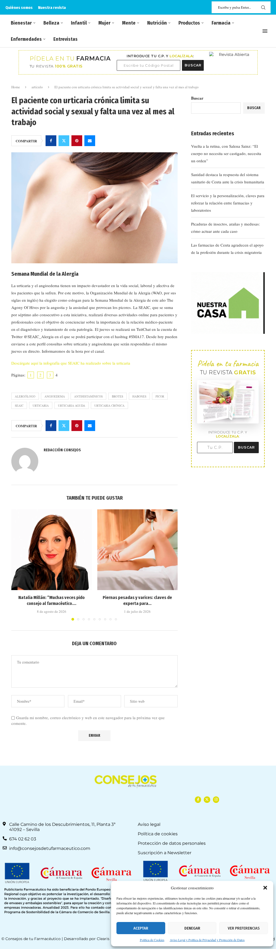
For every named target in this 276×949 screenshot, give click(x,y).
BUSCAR (193, 65)
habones (139, 396)
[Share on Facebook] (51, 140)
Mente (129, 23)
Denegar (192, 928)
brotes (117, 396)
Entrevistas (65, 39)
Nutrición (157, 23)
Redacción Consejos (62, 450)
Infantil (79, 23)
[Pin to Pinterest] (76, 140)
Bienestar (21, 23)
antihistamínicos (88, 396)
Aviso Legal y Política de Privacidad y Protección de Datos (207, 940)
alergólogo (25, 396)
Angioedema (54, 396)
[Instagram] (216, 799)
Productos (189, 23)
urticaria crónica (109, 405)
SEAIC (19, 405)
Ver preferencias (244, 928)
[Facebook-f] (198, 799)
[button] (265, 887)
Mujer (104, 23)
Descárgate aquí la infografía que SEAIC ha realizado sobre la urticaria (70, 363)
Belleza (51, 23)
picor (160, 396)
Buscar (197, 98)
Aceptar (140, 928)
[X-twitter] (207, 799)
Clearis (103, 938)
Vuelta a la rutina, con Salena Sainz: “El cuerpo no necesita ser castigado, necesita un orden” (226, 153)
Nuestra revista (52, 7)
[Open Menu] (265, 31)
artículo (37, 87)
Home (15, 87)
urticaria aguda (71, 405)
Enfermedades (26, 39)
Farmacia (221, 23)
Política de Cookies (152, 940)
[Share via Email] (89, 140)
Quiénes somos (19, 7)
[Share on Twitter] (63, 140)
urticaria (41, 405)
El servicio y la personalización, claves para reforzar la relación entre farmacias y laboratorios (227, 203)
